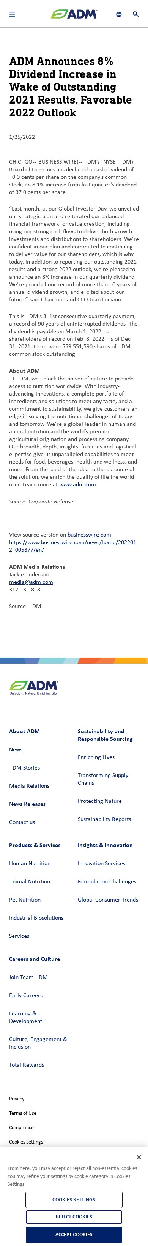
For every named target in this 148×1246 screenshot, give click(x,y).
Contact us (22, 822)
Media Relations (29, 786)
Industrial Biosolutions (36, 918)
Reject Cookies (74, 1216)
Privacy (16, 1099)
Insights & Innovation (105, 845)
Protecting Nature (100, 801)
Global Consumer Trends (108, 900)
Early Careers (26, 996)
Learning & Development (25, 1017)
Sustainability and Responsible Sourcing (105, 735)
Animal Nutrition (29, 882)
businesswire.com (89, 535)
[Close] (139, 1157)
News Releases (27, 804)
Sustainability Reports (104, 819)
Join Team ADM (28, 977)
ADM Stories (24, 768)
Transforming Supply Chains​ (103, 779)
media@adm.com (31, 582)
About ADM (24, 731)
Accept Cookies (74, 1234)
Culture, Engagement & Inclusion (38, 1043)
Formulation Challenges (107, 882)
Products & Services (34, 845)
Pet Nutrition (25, 900)
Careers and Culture (34, 958)
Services (19, 936)
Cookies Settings (26, 1142)
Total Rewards (26, 1065)
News (15, 750)
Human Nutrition (29, 864)
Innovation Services (101, 864)
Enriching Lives (96, 757)
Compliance (21, 1128)
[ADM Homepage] (74, 17)
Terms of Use (22, 1113)
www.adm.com (77, 485)
